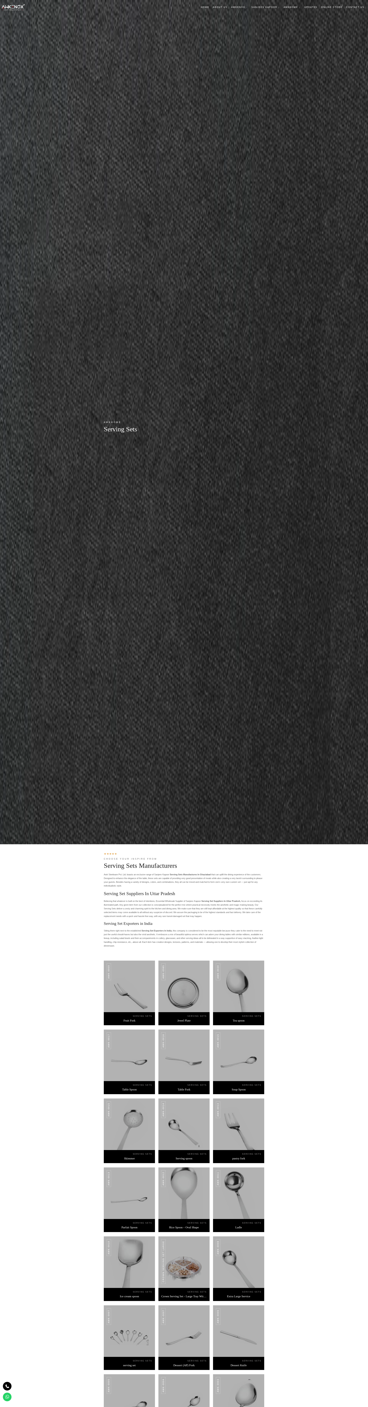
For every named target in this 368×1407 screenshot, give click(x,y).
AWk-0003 (218, 1385)
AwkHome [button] (291, 7)
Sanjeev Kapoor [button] (264, 7)
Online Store (331, 7)
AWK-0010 (109, 1247)
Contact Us (355, 7)
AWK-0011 (218, 1178)
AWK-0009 (109, 972)
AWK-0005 (109, 1385)
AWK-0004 (163, 1385)
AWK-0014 (163, 1109)
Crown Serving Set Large (163, 1261)
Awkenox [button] (238, 7)
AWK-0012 (163, 1178)
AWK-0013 (218, 1109)
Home (205, 7)
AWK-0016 (163, 1040)
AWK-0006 (218, 1316)
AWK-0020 (218, 972)
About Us (220, 7)
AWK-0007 (109, 1316)
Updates (310, 7)
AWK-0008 (218, 1247)
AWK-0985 (163, 972)
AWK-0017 (109, 1040)
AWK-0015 (218, 1040)
